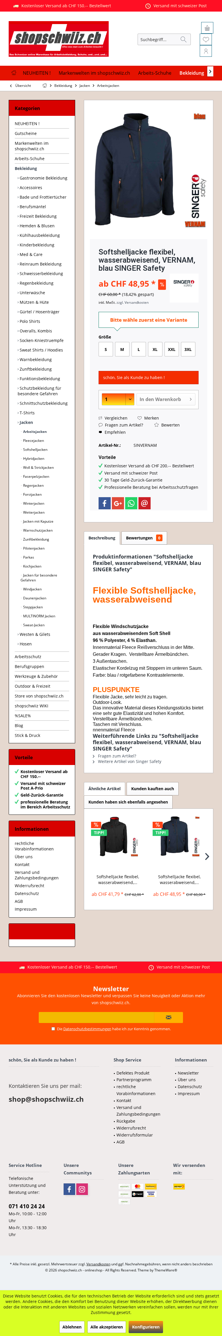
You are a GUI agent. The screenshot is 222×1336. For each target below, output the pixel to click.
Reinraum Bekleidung (40, 264)
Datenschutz (27, 893)
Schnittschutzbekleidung (43, 403)
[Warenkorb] (207, 28)
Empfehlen (114, 432)
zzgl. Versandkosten (132, 302)
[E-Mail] (144, 503)
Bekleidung (26, 168)
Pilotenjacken (33, 548)
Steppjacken (32, 607)
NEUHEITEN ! (27, 123)
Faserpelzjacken (35, 476)
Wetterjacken (33, 512)
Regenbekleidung (35, 283)
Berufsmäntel (32, 206)
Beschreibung (101, 538)
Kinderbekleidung (36, 245)
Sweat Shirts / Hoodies (40, 350)
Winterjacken (33, 503)
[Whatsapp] (131, 503)
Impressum (26, 909)
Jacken (25, 422)
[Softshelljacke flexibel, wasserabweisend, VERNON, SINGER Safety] (117, 836)
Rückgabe (125, 1121)
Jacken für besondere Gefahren (39, 578)
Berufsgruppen (29, 666)
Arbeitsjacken (34, 431)
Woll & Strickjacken (38, 467)
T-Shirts (26, 413)
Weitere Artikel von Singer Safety (129, 761)
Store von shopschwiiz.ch (39, 696)
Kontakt (22, 864)
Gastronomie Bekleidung (42, 178)
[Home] (14, 73)
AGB (19, 901)
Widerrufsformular (134, 1135)
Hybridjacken (33, 458)
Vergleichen (115, 418)
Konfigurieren (146, 1327)
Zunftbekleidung (35, 369)
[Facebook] (105, 503)
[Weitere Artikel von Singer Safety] (184, 288)
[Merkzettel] (206, 39)
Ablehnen (72, 1327)
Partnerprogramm (133, 1079)
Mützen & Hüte (33, 302)
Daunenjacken (34, 598)
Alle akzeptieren (106, 1327)
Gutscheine (26, 133)
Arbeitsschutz (28, 656)
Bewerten (170, 425)
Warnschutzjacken (37, 530)
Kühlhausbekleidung (39, 235)
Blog (19, 725)
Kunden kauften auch (152, 788)
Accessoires (30, 187)
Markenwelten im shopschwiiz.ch (32, 145)
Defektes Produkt (132, 1073)
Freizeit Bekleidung (37, 216)
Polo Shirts (29, 321)
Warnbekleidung (35, 359)
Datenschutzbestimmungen (87, 1028)
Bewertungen (143, 538)
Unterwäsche (31, 292)
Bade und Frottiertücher (42, 197)
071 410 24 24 (27, 1206)
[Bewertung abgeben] (133, 276)
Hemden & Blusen (36, 225)
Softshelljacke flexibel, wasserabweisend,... (118, 879)
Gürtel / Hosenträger (39, 311)
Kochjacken (31, 566)
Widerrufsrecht (29, 885)
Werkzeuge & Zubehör (36, 676)
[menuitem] (209, 16)
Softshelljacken (34, 449)
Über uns (24, 856)
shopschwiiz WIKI (31, 706)
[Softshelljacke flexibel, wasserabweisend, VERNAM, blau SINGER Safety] (179, 836)
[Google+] (118, 503)
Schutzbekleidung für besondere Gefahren (39, 390)
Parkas (28, 557)
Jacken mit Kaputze (37, 521)
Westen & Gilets (34, 634)
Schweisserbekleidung (40, 273)
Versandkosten (98, 1264)
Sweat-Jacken (33, 625)
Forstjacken (32, 494)
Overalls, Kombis (35, 331)
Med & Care (30, 254)
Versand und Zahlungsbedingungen (37, 875)
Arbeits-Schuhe (30, 158)
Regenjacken (33, 485)
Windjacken (32, 589)
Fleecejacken (33, 440)
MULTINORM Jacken (38, 616)
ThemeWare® (165, 1270)
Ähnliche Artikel (104, 788)
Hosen (25, 644)
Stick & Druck (27, 735)
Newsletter (188, 1073)
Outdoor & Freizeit (32, 686)
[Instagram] (82, 1189)
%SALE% (23, 715)
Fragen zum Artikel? (123, 425)
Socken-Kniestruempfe (41, 340)
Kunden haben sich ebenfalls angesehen (128, 802)
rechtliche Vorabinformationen (34, 846)
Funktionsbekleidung (39, 378)
